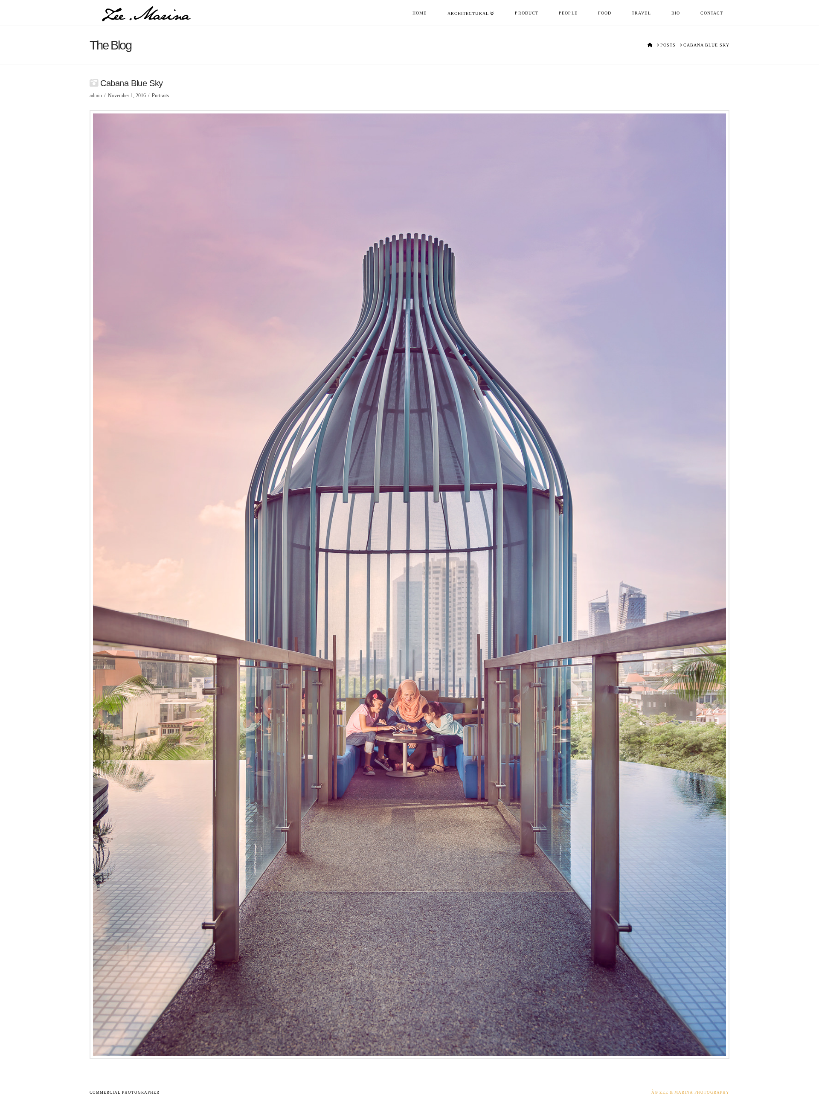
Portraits (160, 96)
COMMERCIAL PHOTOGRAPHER (125, 1092)
